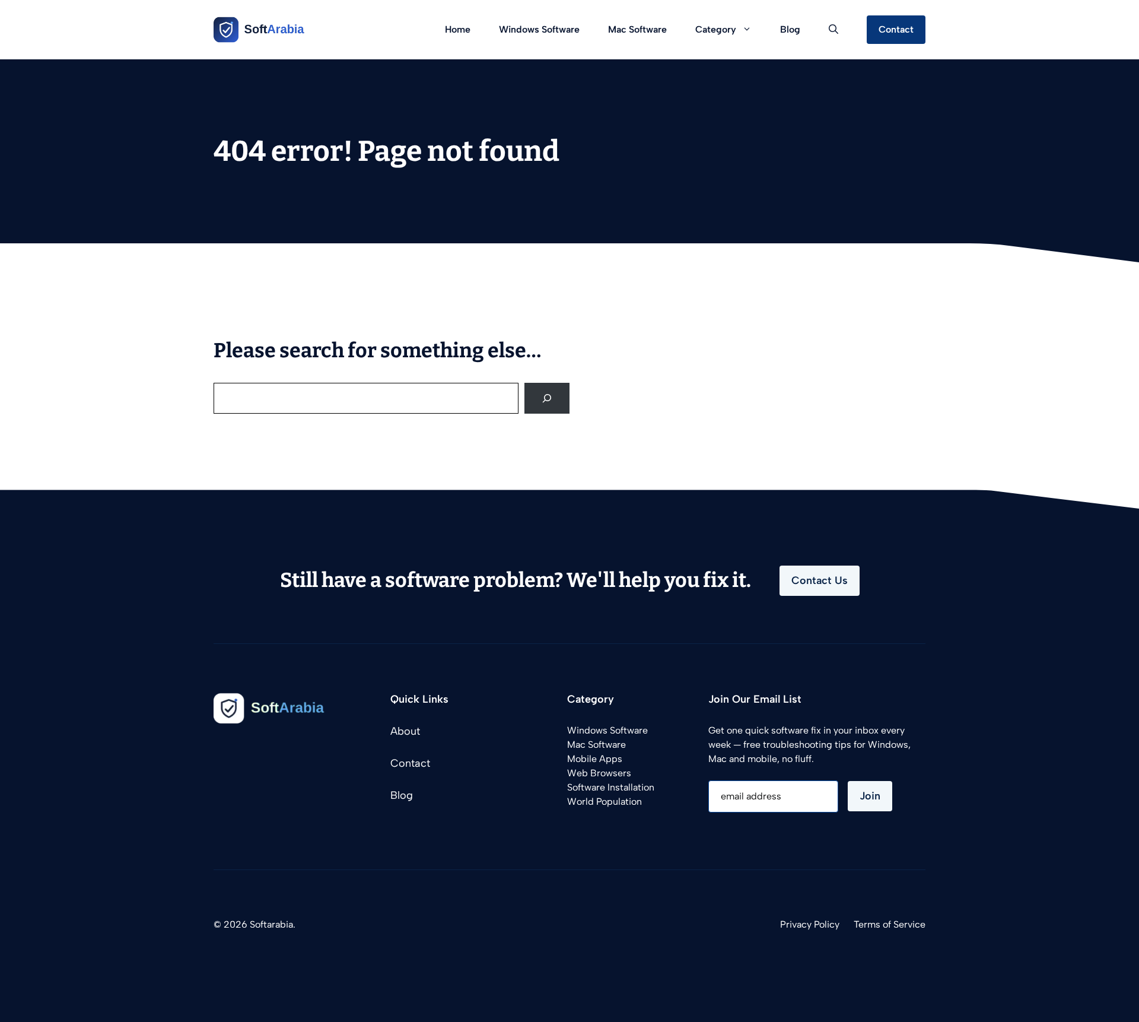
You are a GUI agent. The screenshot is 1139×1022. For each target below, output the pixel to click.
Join (870, 795)
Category (715, 29)
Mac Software (637, 29)
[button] (833, 29)
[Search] (547, 398)
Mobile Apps (594, 758)
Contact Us (819, 580)
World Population (604, 801)
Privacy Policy (809, 924)
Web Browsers (599, 773)
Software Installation (610, 787)
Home (457, 29)
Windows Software (539, 29)
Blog (790, 29)
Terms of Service (889, 924)
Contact (896, 29)
